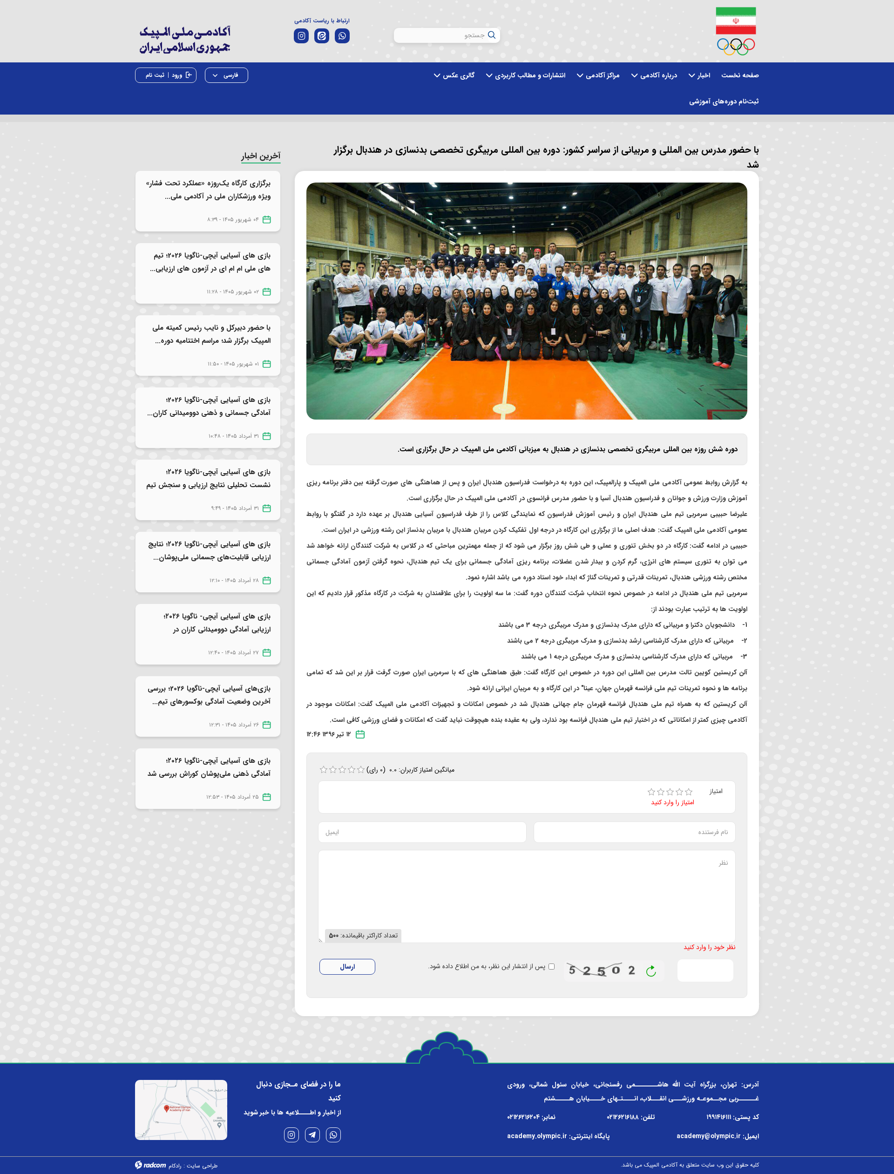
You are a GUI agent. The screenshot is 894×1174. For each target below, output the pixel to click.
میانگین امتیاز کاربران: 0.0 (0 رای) (410, 770)
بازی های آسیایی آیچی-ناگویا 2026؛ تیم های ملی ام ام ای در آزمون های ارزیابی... (210, 262)
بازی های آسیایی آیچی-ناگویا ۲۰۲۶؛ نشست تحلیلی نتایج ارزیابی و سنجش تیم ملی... (208, 485)
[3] (670, 792)
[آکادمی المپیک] (184, 46)
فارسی (230, 75)
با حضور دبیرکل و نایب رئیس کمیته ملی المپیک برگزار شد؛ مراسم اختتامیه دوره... (211, 334)
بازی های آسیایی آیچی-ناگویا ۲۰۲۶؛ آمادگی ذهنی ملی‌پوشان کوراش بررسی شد (209, 767)
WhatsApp (333, 1134)
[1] (651, 792)
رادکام (175, 1165)
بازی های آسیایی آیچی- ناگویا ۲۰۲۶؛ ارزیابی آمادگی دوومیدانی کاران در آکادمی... (217, 629)
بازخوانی (651, 968)
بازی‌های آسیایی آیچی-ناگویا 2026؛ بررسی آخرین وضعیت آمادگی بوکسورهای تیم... (209, 695)
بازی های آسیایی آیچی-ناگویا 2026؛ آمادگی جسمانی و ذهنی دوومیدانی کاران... (209, 406)
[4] (679, 792)
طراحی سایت (202, 1165)
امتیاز (716, 791)
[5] (688, 792)
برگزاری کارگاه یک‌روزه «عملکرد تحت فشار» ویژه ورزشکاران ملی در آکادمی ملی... (208, 190)
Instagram (291, 1134)
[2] (661, 792)
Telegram (312, 1134)
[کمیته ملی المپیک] (736, 31)
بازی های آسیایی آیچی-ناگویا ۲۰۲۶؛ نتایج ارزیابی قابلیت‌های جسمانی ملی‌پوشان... (209, 551)
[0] (323, 770)
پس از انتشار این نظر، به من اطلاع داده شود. (486, 966)
